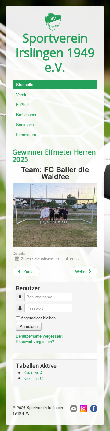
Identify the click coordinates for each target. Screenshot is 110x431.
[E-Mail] (73, 408)
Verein (21, 94)
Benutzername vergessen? (39, 336)
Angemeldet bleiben (38, 318)
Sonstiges (25, 124)
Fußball (22, 104)
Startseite (24, 84)
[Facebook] (93, 408)
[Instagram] (83, 408)
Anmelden (29, 326)
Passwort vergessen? (35, 341)
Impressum (26, 134)
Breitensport (27, 114)
